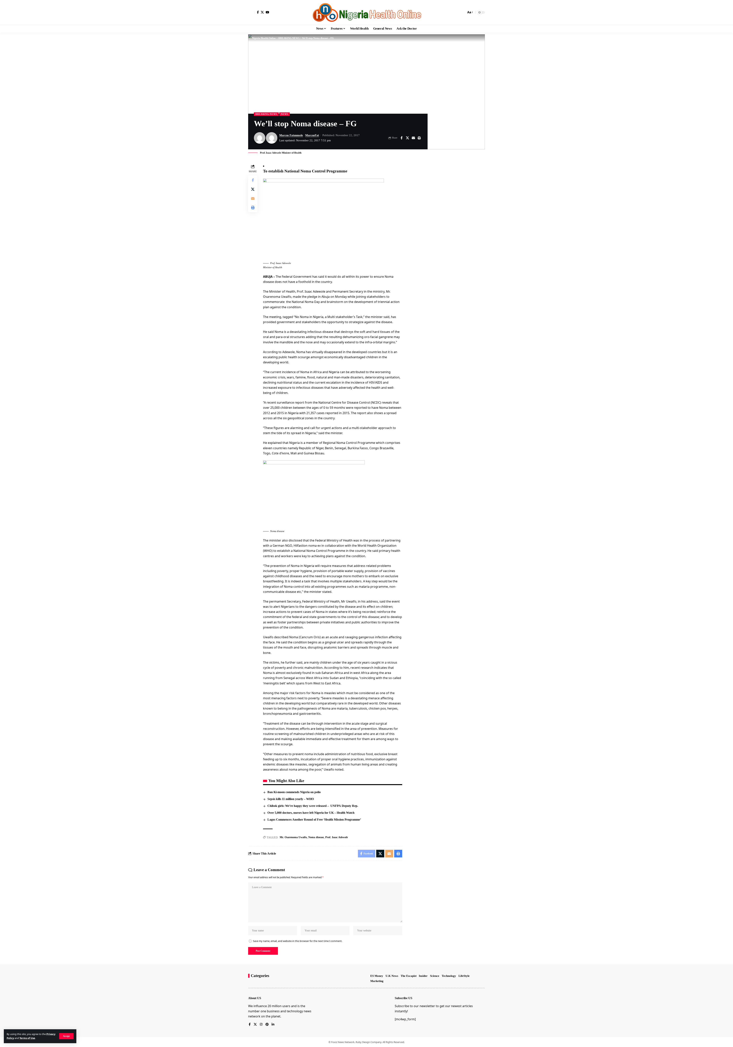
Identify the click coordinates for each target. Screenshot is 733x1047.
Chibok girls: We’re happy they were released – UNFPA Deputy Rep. (312, 805)
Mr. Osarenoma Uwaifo (293, 837)
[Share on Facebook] (401, 138)
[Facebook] (258, 12)
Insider (423, 975)
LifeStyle (464, 975)
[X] (262, 12)
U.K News (392, 975)
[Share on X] (407, 138)
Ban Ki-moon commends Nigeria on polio (294, 792)
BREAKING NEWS (266, 114)
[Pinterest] (267, 1024)
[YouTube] (267, 12)
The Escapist (409, 975)
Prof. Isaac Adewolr (336, 837)
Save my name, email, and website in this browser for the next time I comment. (297, 941)
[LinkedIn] (273, 1024)
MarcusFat (312, 135)
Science (434, 975)
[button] (66, 1036)
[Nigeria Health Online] (366, 12)
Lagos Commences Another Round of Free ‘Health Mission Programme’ (314, 819)
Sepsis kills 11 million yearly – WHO (290, 799)
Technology (449, 975)
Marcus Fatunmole (291, 135)
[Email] (413, 138)
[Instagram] (261, 1024)
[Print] (419, 138)
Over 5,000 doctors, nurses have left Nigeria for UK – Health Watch (310, 812)
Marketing (376, 981)
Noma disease (316, 837)
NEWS (284, 114)
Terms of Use (27, 1038)
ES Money (376, 975)
